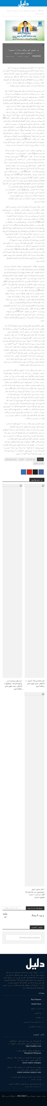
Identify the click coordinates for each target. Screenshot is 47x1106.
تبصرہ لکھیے (23, 56)
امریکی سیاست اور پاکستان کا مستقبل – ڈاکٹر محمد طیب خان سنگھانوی (13, 685)
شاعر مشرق (38, 463)
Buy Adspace (36, 999)
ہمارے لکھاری (35, 1026)
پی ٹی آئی (31, 459)
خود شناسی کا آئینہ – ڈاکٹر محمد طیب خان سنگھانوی (35, 683)
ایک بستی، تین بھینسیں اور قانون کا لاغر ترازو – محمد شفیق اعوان (34, 893)
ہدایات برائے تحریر (32, 1022)
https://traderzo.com (33, 1046)
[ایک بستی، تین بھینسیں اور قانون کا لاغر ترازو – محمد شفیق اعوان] (34, 789)
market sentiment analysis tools (29, 1072)
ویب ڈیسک (10, 56)
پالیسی (38, 1013)
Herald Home (36, 1004)
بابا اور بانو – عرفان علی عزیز (27, 1077)
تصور (21, 459)
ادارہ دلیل (36, 1008)
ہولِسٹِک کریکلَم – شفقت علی (29, 1051)
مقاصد (38, 1017)
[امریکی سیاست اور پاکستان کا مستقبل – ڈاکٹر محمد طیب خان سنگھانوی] (12, 581)
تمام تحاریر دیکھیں (11, 907)
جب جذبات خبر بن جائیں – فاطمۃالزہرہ (24, 1084)
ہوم (42, 10)
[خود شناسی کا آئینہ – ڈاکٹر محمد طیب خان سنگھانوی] (34, 581)
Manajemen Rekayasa (32, 1053)
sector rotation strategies (31, 1063)
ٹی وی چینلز (11, 459)
